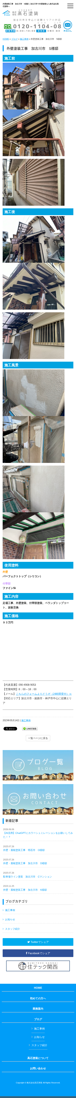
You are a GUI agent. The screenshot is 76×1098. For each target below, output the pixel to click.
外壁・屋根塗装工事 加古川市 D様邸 (25, 861)
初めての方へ (38, 998)
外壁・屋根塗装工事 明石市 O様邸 (24, 848)
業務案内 (38, 1008)
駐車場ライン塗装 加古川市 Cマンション (28, 875)
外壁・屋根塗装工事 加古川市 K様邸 (25, 888)
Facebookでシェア (38, 953)
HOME (6, 39)
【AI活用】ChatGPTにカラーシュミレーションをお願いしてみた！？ (38, 833)
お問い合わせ (38, 1068)
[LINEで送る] (30, 728)
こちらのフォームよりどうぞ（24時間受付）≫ (44, 693)
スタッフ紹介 (12, 928)
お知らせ (10, 919)
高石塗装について (38, 1058)
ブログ (14, 39)
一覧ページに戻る (38, 738)
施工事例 (24, 39)
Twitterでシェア (39, 941)
